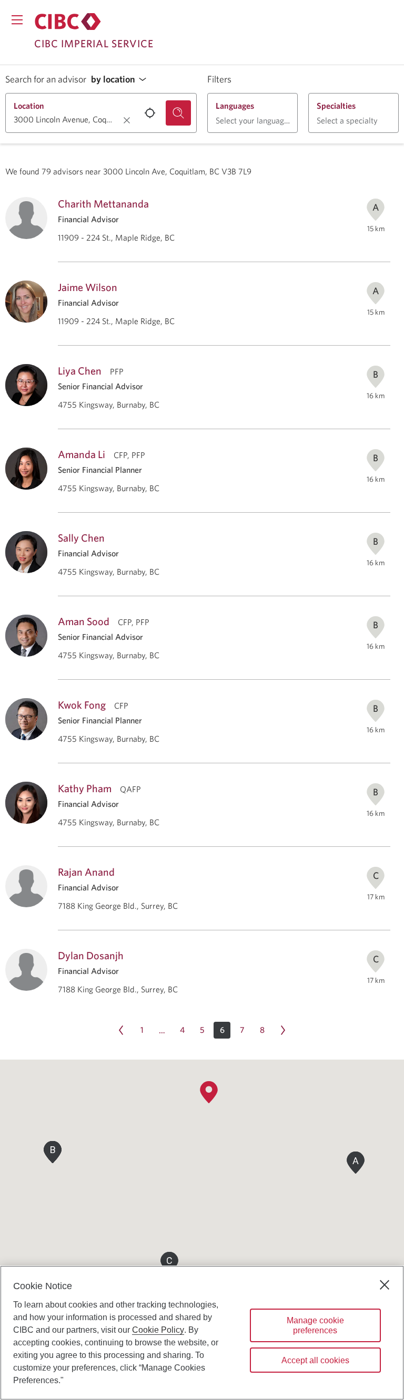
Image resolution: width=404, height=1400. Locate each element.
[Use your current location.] (149, 112)
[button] (121, 79)
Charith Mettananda (103, 203)
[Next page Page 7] (283, 1030)
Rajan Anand (86, 871)
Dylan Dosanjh (91, 955)
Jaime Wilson (87, 287)
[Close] (384, 1285)
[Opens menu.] (17, 20)
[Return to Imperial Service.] (68, 21)
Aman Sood (83, 621)
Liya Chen (80, 370)
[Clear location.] (126, 120)
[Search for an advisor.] (178, 113)
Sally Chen (81, 537)
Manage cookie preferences (315, 1325)
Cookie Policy (158, 1329)
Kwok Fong (82, 704)
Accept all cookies (315, 1360)
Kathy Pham (85, 788)
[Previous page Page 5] (121, 1030)
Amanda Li (81, 454)
